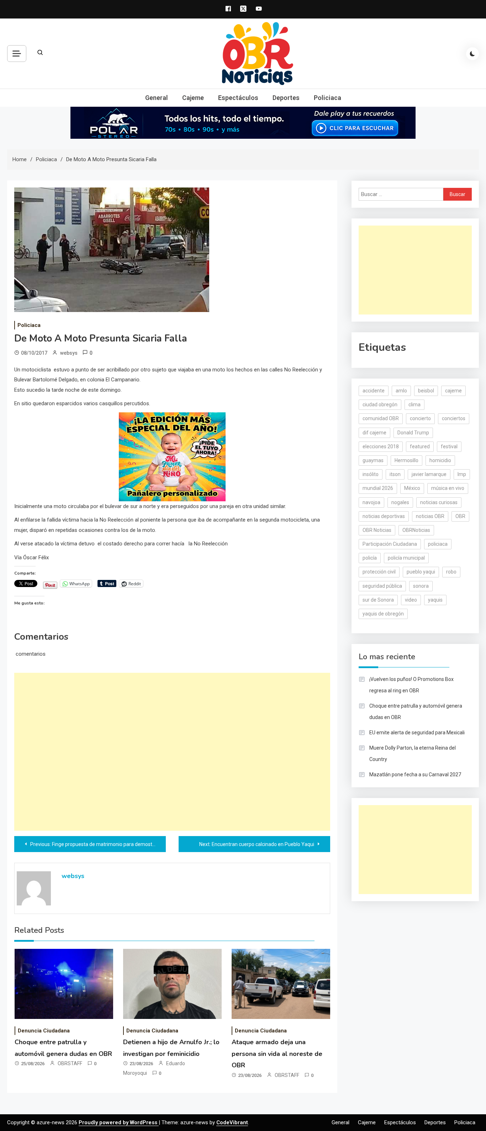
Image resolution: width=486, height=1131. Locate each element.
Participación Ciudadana (390, 544)
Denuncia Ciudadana (44, 1030)
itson (395, 474)
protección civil (379, 572)
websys (69, 353)
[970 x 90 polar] (243, 122)
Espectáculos (238, 97)
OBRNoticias (416, 530)
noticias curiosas (439, 502)
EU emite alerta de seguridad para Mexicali (417, 732)
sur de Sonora (378, 600)
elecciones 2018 (381, 446)
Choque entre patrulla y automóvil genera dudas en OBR (415, 711)
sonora (421, 586)
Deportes (286, 97)
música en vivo (447, 488)
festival (449, 446)
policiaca (438, 544)
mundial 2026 (378, 488)
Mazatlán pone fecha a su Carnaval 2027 (415, 774)
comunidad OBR (381, 418)
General (156, 97)
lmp (462, 474)
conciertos (453, 418)
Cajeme (193, 97)
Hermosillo (406, 460)
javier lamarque (429, 474)
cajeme (453, 390)
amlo (401, 390)
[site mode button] (472, 53)
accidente (374, 390)
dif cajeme (374, 432)
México (412, 488)
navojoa (371, 502)
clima (414, 404)
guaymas (373, 460)
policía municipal (406, 558)
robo (451, 572)
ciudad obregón (380, 404)
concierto (420, 418)
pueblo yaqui (421, 572)
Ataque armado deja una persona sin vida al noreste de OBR (277, 1053)
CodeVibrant (232, 1122)
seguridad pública (382, 586)
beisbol (426, 390)
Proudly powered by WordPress (119, 1122)
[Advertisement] (172, 752)
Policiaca (327, 97)
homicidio (440, 460)
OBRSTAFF (70, 1063)
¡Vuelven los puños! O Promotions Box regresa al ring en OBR (411, 684)
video (411, 600)
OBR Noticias (377, 530)
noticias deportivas (384, 516)
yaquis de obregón (383, 614)
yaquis (435, 600)
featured (420, 446)
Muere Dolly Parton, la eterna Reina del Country (412, 753)
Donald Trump (413, 432)
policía (370, 558)
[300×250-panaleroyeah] (172, 456)
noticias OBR (430, 516)
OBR (460, 516)
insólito (371, 474)
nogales (400, 502)
